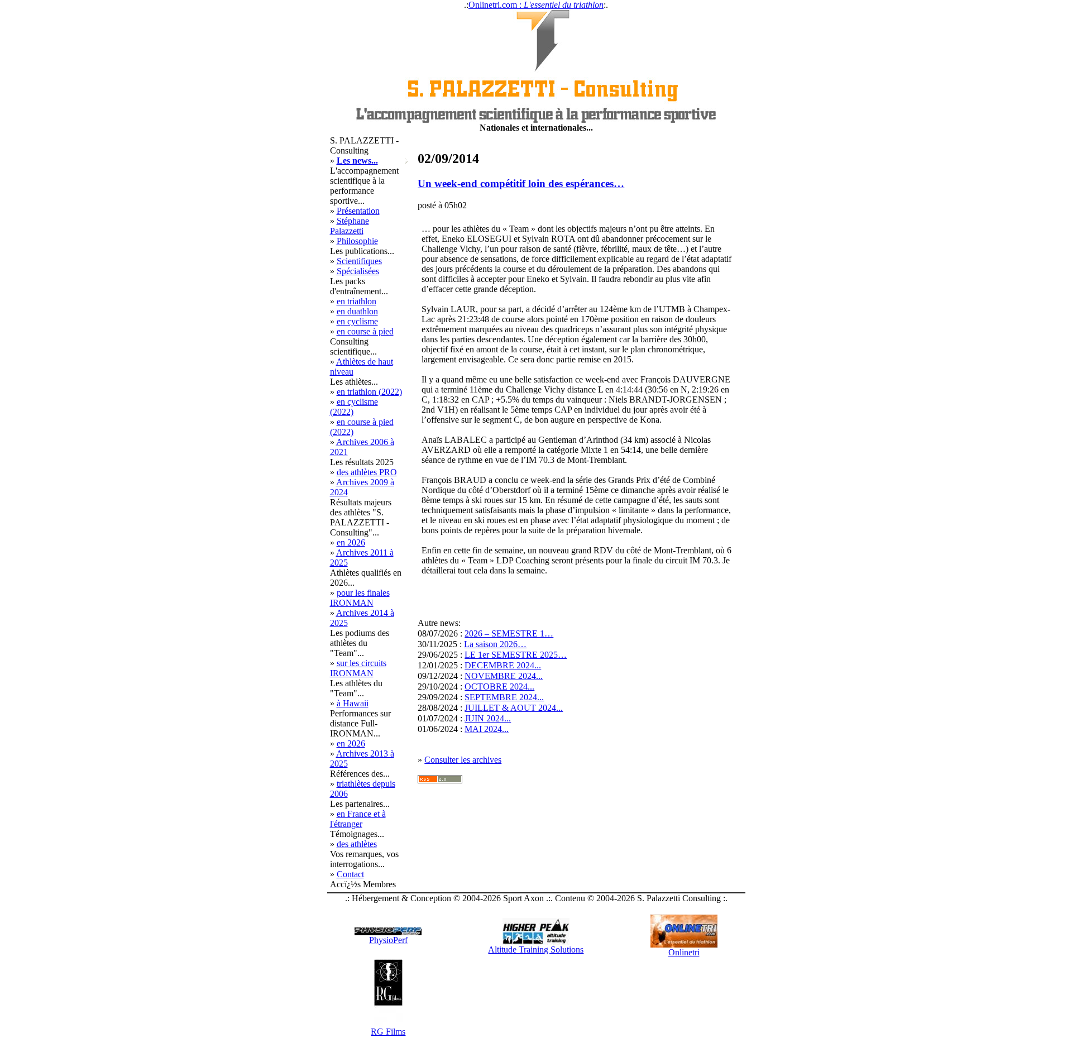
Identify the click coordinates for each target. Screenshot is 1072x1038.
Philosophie (357, 241)
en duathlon (357, 311)
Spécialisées (358, 271)
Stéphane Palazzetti (349, 226)
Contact (350, 874)
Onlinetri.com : (536, 4)
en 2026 (351, 542)
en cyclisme (357, 321)
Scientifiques (359, 261)
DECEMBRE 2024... (503, 665)
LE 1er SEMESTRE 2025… (516, 654)
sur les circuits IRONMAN (358, 668)
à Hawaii (352, 703)
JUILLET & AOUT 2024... (514, 707)
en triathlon (356, 301)
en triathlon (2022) (369, 391)
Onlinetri (684, 952)
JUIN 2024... (488, 718)
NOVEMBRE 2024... (504, 676)
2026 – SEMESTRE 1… (509, 633)
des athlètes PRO (367, 472)
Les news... (357, 160)
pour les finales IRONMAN (360, 598)
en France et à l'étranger (358, 819)
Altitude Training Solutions (535, 949)
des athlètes (357, 844)
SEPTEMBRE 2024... (504, 697)
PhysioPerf (388, 940)
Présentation (358, 211)
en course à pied (365, 331)
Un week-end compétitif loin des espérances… (521, 183)
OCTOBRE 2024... (499, 686)
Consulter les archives (462, 759)
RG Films (388, 1031)
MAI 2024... (487, 729)
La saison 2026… (495, 644)
